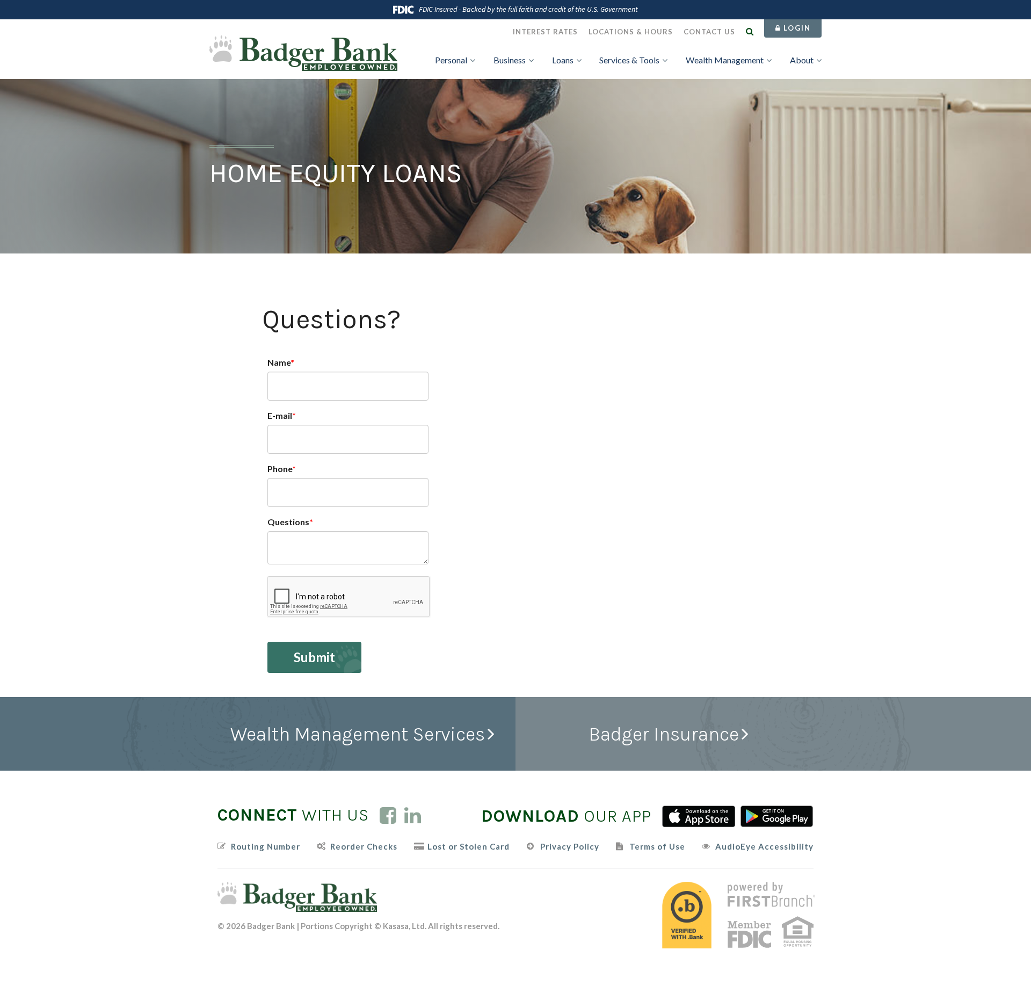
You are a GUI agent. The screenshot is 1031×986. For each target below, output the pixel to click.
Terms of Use (657, 847)
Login (796, 28)
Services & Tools (629, 60)
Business (509, 60)
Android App (777, 816)
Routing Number (265, 847)
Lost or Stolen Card (468, 847)
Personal (451, 60)
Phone (279, 468)
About (802, 60)
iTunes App (698, 816)
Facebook (388, 815)
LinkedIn (412, 815)
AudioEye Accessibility (764, 847)
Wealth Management (725, 60)
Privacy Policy (569, 847)
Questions (288, 522)
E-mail (279, 415)
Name (279, 362)
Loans (562, 60)
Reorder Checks (363, 847)
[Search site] (749, 31)
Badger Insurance (664, 734)
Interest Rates (545, 31)
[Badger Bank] (303, 52)
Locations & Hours (631, 31)
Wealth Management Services (357, 734)
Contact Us (709, 31)
